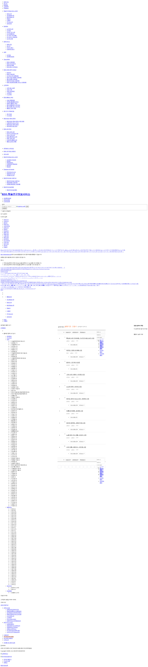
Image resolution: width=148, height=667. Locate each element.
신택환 (14, 419)
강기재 (68, 365)
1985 (13, 572)
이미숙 (68, 389)
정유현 (14, 446)
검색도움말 (7, 200)
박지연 (14, 499)
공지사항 (6, 154)
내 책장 (9, 30)
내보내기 (68, 332)
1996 (13, 555)
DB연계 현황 (10, 65)
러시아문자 (7, 240)
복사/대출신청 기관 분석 (13, 106)
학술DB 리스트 (11, 173)
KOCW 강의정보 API (12, 133)
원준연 (14, 438)
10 (64, 446)
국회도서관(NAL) (11, 629)
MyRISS (6, 5)
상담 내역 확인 (11, 91)
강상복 (14, 451)
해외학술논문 (10, 17)
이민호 (14, 365)
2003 (13, 544)
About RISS (7, 59)
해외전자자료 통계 (9, 187)
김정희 (14, 475)
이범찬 (14, 382)
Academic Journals (11, 160)
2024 (13, 512)
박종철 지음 (15, 460)
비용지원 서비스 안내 (12, 123)
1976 (13, 584)
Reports (9, 166)
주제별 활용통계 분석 (12, 102)
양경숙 (68, 401)
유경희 (14, 404)
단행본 (8, 20)
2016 (13, 524)
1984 (13, 573)
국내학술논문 (10, 15)
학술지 (8, 18)
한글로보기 (82, 332)
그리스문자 (7, 226)
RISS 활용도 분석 (8, 97)
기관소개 (6, 640)
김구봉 (14, 375)
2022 (13, 515)
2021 (13, 516)
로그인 (5, 3)
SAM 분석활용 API (12, 140)
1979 (13, 581)
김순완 (14, 376)
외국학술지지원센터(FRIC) (14, 612)
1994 (13, 558)
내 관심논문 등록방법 (12, 76)
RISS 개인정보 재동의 (10, 151)
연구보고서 (10, 22)
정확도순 (99, 332)
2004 (13, 543)
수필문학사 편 (16, 468)
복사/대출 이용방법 (12, 79)
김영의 (14, 410)
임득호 (14, 412)
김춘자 (14, 434)
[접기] (134, 331)
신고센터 (9, 94)
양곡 (67, 353)
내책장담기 (75, 332)
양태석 (14, 380)
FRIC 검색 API (11, 138)
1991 (13, 563)
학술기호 (6, 234)
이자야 (14, 456)
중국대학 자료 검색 (12, 126)
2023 (13, 513)
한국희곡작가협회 (17, 409)
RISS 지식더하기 (11, 63)
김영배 (14, 363)
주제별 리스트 (10, 175)
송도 (13, 390)
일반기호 (6, 244)
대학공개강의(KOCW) (13, 609)
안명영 (14, 443)
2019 (13, 519)
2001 (13, 547)
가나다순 (9, 338)
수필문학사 (15, 344)
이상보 (14, 400)
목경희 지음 (15, 458)
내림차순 (99, 334)
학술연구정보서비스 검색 (11, 11)
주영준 (14, 448)
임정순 (14, 490)
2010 (13, 533)
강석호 (14, 346)
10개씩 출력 (99, 465)
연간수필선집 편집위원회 (19, 393)
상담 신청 (9, 89)
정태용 (14, 368)
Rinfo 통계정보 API (12, 136)
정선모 (14, 487)
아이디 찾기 (10, 47)
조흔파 (14, 383)
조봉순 (14, 395)
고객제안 (9, 93)
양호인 (14, 361)
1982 (13, 576)
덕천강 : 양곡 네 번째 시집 (74, 350)
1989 (13, 566)
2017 (13, 523)
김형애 (14, 417)
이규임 (14, 502)
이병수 (14, 370)
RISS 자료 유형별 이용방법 (14, 77)
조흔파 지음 (15, 388)
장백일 (14, 488)
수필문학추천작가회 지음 (19, 353)
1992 (13, 561)
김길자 (14, 439)
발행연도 (9, 507)
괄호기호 (6, 232)
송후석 (14, 360)
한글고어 (6, 224)
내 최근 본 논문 (11, 32)
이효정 (14, 426)
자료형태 (9, 591)
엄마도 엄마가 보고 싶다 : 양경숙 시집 (77, 399)
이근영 (14, 478)
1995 (13, 556)
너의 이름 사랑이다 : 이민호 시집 (76, 447)
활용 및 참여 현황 (11, 141)
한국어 (15, 587)
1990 (13, 564)
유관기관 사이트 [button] (8, 622)
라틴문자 (6, 239)
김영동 (14, 343)
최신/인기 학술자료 (9, 111)
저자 (8, 339)
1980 (13, 580)
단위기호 (6, 242)
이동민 (14, 505)
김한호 (14, 427)
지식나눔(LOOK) (11, 619)
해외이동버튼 (4, 665)
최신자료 (9, 114)
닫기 (2, 290)
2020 (13, 518)
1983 (13, 575)
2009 (13, 535)
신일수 (14, 414)
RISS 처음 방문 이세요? (10, 70)
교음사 (14, 453)
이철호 (14, 482)
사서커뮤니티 (10, 616)
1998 (13, 552)
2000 (13, 549)
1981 (13, 578)
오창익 (14, 415)
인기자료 (9, 115)
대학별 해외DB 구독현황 (13, 184)
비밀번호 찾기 (10, 49)
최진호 (14, 497)
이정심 (14, 373)
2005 (13, 541)
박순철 (14, 495)
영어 (13, 589)
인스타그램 (7, 661)
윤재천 (14, 483)
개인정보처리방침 (9, 636)
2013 (13, 529)
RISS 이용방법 (11, 62)
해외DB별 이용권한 (12, 182)
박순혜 (14, 422)
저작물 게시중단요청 (9, 642)
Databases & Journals (9, 169)
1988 (13, 567)
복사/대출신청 (74, 344)
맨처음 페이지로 (59, 466)
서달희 (14, 473)
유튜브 (5, 662)
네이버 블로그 (7, 659)
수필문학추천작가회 (18, 341)
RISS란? (9, 72)
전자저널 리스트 (11, 172)
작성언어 (9, 586)
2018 (13, 521)
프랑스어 (6, 227)
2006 (13, 539)
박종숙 (14, 349)
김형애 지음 (15, 463)
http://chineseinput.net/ (6, 254)
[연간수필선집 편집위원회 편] (20, 392)
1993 (13, 560)
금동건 (68, 425)
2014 (13, 527)
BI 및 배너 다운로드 (12, 67)
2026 (13, 509)
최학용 (14, 461)
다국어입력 (7, 201)
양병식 (14, 354)
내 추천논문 (10, 29)
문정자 (14, 493)
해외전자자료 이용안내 (10, 178)
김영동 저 (14, 387)
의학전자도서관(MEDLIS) (14, 621)
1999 (13, 550)
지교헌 (14, 432)
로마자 (5, 245)
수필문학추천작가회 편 (18, 358)
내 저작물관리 (10, 34)
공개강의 (9, 23)
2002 (13, 546)
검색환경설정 (10, 56)
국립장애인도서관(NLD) (13, 625)
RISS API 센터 (7, 129)
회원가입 (6, 2)
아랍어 (5, 247)
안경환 (14, 399)
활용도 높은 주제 (11, 108)
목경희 (14, 356)
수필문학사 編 (16, 470)
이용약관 (6, 635)
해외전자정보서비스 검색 (11, 157)
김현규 (14, 500)
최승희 (14, 485)
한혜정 (14, 441)
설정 (5, 52)
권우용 (14, 449)
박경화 (14, 385)
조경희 (14, 378)
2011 (13, 532)
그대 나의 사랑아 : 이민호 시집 (75, 374)
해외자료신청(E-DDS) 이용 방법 (15, 121)
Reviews (9, 165)
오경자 (14, 348)
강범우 (14, 504)
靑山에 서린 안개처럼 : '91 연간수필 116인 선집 (80, 338)
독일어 (5, 229)
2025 (13, 510)
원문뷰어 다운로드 (9, 148)
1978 (13, 583)
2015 (13, 526)
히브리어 (6, 231)
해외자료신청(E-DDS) (10, 118)
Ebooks (8, 161)
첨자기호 (6, 237)
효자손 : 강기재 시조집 (73, 362)
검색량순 (9, 336)
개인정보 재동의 (8, 638)
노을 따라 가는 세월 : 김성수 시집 (76, 435)
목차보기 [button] (81, 356)
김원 (13, 477)
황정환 (14, 421)
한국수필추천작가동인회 (19, 465)
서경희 (14, 407)
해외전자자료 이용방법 (13, 80)
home (5, 319)
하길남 (14, 444)
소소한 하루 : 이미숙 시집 (74, 386)
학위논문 (9, 14)
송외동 (68, 413)
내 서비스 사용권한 (12, 37)
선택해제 (3, 328)
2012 (13, 530)
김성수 (68, 437)
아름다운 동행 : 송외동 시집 (74, 411)
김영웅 (14, 351)
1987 (13, 569)
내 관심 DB (10, 38)
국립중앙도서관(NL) (12, 627)
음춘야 (14, 471)
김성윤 (14, 429)
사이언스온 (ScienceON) (13, 632)
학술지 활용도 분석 (12, 103)
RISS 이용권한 (11, 74)
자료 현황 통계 (11, 100)
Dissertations (10, 162)
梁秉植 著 (14, 431)
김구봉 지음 (15, 466)
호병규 (14, 424)
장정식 (14, 405)
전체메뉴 (6, 8)
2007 (13, 538)
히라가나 (6, 219)
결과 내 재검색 (6, 211)
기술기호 (6, 235)
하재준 (14, 371)
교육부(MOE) (10, 624)
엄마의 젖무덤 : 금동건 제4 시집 (75, 423)
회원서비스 (7, 41)
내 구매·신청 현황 (11, 35)
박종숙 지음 (15, 397)
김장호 (14, 492)
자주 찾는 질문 (11, 88)
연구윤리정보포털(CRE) (13, 630)
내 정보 (9, 55)
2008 (13, 536)
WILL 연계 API (11, 135)
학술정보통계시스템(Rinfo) (14, 611)
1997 (13, 553)
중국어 (5, 223)
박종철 (14, 366)
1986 (13, 570)
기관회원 (9, 617)
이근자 (14, 454)
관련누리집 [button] (7, 608)
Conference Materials (12, 164)
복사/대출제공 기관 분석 (13, 105)
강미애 (14, 480)
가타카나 (6, 221)
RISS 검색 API (10, 132)
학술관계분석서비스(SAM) (14, 614)
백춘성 (14, 436)
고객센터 (6, 6)
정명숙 (14, 402)
